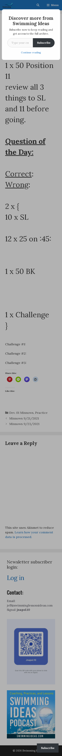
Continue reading (31, 52)
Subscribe (43, 42)
